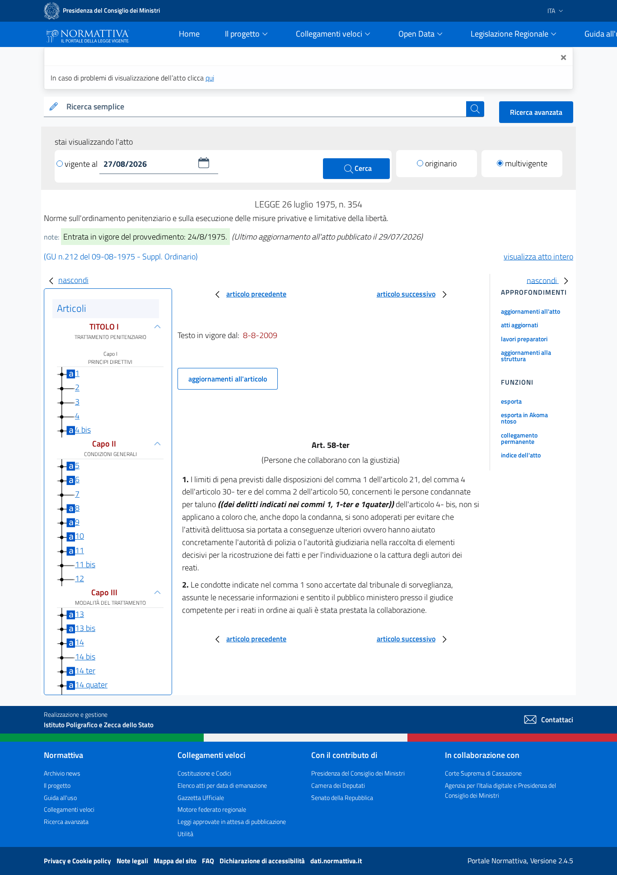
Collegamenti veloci (69, 809)
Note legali (133, 861)
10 (79, 536)
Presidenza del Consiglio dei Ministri (358, 773)
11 (79, 550)
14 (79, 642)
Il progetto (57, 785)
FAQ (208, 861)
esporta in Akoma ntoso (524, 418)
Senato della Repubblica (342, 797)
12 (79, 578)
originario (441, 163)
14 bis (85, 656)
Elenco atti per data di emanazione (222, 785)
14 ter (85, 670)
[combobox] (264, 107)
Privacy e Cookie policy (78, 861)
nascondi (73, 280)
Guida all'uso (60, 797)
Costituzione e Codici (204, 773)
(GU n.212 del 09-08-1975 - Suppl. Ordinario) (121, 256)
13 (79, 614)
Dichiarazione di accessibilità (263, 861)
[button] (203, 163)
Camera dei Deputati (338, 785)
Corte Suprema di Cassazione (483, 773)
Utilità (185, 833)
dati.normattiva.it (336, 861)
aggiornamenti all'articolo (227, 378)
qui (210, 77)
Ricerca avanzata (536, 112)
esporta (511, 401)
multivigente (526, 163)
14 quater (91, 684)
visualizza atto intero (538, 256)
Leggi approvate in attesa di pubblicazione (232, 821)
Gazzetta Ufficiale (201, 797)
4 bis (83, 429)
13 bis (85, 628)
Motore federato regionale (212, 809)
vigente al (82, 164)
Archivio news (62, 773)
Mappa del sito (176, 861)
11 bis (85, 564)
